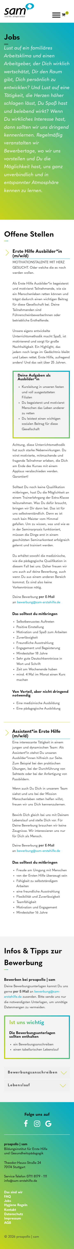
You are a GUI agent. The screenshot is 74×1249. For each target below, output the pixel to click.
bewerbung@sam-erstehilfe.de (38, 602)
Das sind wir (13, 1192)
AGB (7, 1223)
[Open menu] (56, 15)
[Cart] (65, 15)
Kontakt (10, 1210)
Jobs (7, 1201)
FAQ (7, 1196)
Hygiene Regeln (15, 1205)
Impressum (12, 1218)
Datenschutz (13, 1214)
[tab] (37, 1072)
